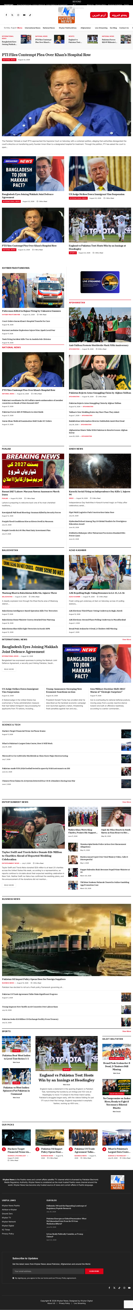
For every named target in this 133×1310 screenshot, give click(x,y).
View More (126, 639)
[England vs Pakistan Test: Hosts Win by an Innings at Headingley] (92, 39)
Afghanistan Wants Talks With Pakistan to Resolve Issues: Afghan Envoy (98, 431)
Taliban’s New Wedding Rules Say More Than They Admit (94, 412)
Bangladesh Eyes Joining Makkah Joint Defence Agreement (9, 43)
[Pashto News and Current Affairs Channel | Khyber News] (66, 15)
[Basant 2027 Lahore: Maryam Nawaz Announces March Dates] (33, 471)
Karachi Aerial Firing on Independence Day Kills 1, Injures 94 (99, 493)
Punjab (6, 449)
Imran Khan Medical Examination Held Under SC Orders (27, 421)
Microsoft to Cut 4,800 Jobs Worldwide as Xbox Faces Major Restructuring (35, 756)
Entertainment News (10, 863)
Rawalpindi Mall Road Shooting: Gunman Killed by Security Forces (31, 512)
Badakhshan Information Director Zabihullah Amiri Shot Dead (96, 421)
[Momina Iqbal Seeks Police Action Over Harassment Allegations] (73, 847)
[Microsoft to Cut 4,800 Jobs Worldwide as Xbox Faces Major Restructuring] (126, 758)
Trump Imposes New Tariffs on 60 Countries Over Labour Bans (30, 1006)
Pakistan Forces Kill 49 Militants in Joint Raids (109, 41)
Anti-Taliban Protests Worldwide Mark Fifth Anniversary (98, 345)
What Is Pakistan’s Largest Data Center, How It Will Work (27, 743)
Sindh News (76, 449)
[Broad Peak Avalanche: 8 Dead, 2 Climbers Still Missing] (116, 1052)
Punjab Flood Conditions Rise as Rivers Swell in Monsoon (27, 521)
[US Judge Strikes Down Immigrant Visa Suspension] (100, 173)
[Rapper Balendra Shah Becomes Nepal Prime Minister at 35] (73, 872)
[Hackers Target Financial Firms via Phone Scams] (126, 733)
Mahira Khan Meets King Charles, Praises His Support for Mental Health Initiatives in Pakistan (83, 831)
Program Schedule (114, 3)
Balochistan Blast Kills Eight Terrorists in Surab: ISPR (26, 628)
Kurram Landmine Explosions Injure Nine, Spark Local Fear (28, 330)
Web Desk (16, 1062)
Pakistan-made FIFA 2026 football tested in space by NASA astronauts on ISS (36, 768)
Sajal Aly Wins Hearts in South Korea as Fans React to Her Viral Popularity (116, 831)
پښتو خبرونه (119, 15)
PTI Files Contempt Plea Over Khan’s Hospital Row (43, 41)
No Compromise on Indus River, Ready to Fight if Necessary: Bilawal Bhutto (116, 1103)
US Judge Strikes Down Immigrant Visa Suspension (38, 3)
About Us (89, 3)
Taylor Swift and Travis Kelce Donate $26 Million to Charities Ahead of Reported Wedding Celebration (32, 855)
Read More (9, 669)
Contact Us (124, 28)
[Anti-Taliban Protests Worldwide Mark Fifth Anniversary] (100, 324)
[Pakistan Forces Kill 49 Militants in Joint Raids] (126, 39)
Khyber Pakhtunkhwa (68, 28)
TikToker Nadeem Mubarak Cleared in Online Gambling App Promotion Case (104, 883)
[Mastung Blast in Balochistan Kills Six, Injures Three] (33, 572)
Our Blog (113, 28)
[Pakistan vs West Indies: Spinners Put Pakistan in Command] (16, 1076)
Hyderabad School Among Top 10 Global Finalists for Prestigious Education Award (98, 522)
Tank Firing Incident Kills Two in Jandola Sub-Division (26, 339)
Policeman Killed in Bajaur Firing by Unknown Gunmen (31, 311)
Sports (125, 3)
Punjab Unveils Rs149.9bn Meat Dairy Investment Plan (26, 530)
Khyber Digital (87, 1301)
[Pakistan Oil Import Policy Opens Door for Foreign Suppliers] (66, 940)
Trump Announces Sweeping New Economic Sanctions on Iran (64, 690)
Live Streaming (101, 28)
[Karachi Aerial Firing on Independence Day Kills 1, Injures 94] (100, 471)
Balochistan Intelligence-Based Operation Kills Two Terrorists (30, 611)
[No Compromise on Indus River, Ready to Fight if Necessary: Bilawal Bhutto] (116, 1087)
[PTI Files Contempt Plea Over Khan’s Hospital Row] (59, 39)
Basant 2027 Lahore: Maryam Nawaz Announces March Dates (30, 493)
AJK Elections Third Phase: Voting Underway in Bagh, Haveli (95, 611)
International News (32, 28)
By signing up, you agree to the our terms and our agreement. (46, 1278)
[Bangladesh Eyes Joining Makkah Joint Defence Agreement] (26, 39)
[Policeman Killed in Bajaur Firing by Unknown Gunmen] (33, 290)
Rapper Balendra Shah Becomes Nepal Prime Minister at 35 (105, 870)
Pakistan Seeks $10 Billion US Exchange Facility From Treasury (30, 1019)
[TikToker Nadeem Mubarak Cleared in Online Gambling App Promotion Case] (73, 885)
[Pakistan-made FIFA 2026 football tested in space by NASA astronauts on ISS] (126, 771)
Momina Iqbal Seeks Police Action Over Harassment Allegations (103, 845)
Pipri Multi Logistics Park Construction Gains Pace (91, 512)
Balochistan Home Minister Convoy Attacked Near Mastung (28, 619)
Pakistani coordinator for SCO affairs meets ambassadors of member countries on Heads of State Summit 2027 (32, 401)
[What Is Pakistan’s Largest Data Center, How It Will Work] (126, 746)
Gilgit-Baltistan (112, 1039)
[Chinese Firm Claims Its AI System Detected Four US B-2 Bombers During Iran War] (126, 783)
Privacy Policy (100, 3)
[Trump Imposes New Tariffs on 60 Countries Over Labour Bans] (126, 1009)
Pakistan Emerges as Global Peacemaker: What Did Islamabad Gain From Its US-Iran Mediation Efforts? (66, 1221)
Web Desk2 (117, 1111)
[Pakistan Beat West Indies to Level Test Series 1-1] (16, 1044)
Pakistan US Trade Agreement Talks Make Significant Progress (30, 994)
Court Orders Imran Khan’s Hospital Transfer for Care (26, 321)
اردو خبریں (99, 15)
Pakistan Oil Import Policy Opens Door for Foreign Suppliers (33, 979)
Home (19, 28)
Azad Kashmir (74, 597)
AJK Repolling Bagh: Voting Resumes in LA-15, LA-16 (97, 593)
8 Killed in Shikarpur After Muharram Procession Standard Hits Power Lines (97, 534)
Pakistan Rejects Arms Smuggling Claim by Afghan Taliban (100, 392)
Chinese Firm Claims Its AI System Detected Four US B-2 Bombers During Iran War (38, 781)
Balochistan (10, 550)
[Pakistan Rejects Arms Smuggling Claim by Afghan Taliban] (100, 372)
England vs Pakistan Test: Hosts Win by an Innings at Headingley (75, 41)
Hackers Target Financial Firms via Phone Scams (24, 731)
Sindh (71, 498)
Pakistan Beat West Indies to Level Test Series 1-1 (16, 1057)
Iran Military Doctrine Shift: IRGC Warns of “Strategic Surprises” (107, 690)
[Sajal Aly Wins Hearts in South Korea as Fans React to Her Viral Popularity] (116, 817)
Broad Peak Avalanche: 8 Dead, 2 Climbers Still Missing (93, 628)
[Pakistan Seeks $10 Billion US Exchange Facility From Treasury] (126, 1022)
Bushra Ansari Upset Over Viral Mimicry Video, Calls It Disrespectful (104, 858)
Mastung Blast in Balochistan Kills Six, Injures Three (29, 593)
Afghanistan (86, 28)
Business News (11, 899)
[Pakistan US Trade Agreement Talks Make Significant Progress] (126, 997)
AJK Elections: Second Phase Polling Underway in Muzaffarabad (97, 619)
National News (49, 28)
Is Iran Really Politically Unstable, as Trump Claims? (64, 1235)
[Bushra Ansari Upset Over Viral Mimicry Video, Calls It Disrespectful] (73, 859)
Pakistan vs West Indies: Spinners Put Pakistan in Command (16, 1090)
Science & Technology (17, 1156)
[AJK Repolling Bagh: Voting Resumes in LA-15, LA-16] (100, 572)
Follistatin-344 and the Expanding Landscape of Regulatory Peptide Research (66, 1207)
